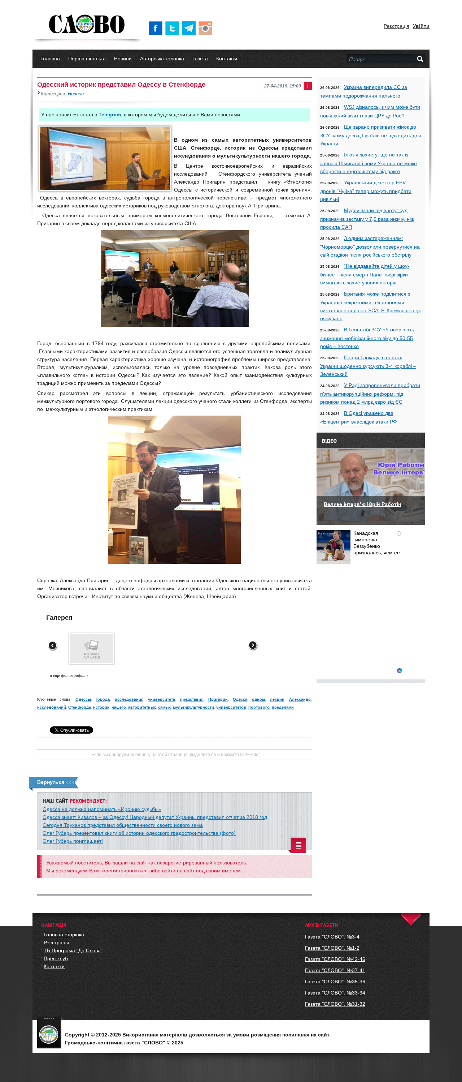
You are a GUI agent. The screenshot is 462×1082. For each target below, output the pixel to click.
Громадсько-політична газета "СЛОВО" (87, 24)
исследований (51, 707)
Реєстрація (396, 26)
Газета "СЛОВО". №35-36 (335, 981)
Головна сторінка (64, 934)
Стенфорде (79, 707)
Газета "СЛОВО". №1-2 (332, 948)
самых (164, 707)
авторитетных (142, 707)
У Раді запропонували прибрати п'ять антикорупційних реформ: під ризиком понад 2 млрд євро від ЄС (370, 393)
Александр (300, 699)
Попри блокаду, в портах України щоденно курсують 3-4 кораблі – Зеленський (368, 366)
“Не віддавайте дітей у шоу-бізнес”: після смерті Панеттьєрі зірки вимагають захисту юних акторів (364, 274)
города (103, 699)
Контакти (226, 58)
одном (258, 699)
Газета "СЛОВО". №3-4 (332, 937)
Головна (50, 58)
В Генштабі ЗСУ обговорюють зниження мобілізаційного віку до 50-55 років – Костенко (367, 338)
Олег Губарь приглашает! (73, 841)
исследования (129, 699)
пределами (283, 707)
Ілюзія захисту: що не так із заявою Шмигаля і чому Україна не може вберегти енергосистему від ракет (368, 163)
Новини (123, 58)
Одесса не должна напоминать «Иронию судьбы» (102, 809)
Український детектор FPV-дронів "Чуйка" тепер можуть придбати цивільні (365, 191)
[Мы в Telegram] (190, 28)
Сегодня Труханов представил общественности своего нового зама (123, 825)
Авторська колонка (162, 58)
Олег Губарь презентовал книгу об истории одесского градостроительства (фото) (139, 833)
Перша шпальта (87, 58)
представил (192, 699)
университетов (231, 707)
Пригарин (218, 699)
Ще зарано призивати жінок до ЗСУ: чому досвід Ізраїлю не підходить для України (370, 135)
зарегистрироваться (124, 870)
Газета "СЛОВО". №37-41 (335, 970)
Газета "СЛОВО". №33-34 (335, 993)
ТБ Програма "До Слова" (73, 950)
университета (161, 699)
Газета (200, 58)
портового (259, 707)
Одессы (83, 699)
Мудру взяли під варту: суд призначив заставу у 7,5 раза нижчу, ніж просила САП (367, 218)
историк (101, 707)
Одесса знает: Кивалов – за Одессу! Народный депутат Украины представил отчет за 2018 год (155, 817)
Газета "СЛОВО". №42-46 (335, 959)
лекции (277, 699)
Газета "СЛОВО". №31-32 (335, 1004)
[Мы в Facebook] (157, 28)
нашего (119, 707)
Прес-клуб (56, 958)
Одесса (240, 699)
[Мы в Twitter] (173, 28)
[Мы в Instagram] (207, 28)
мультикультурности (193, 707)
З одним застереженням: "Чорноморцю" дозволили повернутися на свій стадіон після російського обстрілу (370, 246)
